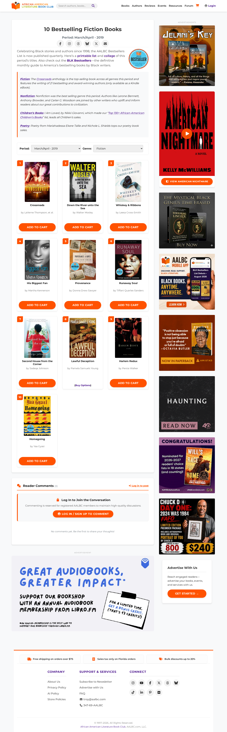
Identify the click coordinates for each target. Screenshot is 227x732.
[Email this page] (105, 43)
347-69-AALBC (93, 705)
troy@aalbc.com (94, 699)
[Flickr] (159, 692)
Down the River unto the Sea (83, 207)
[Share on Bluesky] (87, 43)
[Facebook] (150, 683)
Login (212, 5)
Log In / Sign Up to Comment (85, 513)
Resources (175, 5)
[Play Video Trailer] (187, 133)
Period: (24, 148)
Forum (189, 5)
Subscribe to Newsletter (95, 681)
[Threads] (167, 683)
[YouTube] (141, 683)
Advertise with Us (91, 687)
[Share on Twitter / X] (96, 43)
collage (109, 56)
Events (162, 5)
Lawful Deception (82, 361)
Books (125, 5)
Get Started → (187, 593)
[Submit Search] (92, 6)
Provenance (82, 283)
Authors (137, 5)
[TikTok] (133, 692)
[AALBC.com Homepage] (32, 6)
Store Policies (57, 699)
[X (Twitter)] (159, 683)
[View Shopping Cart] (198, 6)
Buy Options (82, 385)
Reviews (150, 5)
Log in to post (140, 485)
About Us (54, 681)
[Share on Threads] (78, 43)
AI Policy (53, 693)
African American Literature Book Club (102, 726)
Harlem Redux (128, 361)
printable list (87, 56)
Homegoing (37, 439)
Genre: (87, 148)
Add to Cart (37, 227)
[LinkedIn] (141, 692)
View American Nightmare (189, 181)
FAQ (82, 693)
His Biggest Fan (37, 283)
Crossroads (43, 79)
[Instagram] (133, 683)
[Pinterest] (150, 692)
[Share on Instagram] (69, 43)
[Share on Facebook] (60, 43)
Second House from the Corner (37, 363)
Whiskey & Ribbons (128, 205)
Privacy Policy (57, 687)
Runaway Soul (128, 283)
